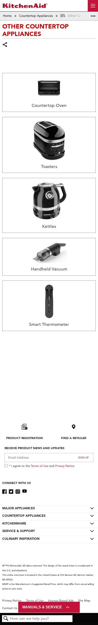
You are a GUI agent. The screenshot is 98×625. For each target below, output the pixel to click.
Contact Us (9, 608)
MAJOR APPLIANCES (18, 508)
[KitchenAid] (25, 5)
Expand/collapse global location (93, 14)
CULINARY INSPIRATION (20, 539)
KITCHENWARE (14, 523)
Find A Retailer (73, 438)
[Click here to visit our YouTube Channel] (24, 491)
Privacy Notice (64, 466)
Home (8, 16)
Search (6, 618)
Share (5, 45)
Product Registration (24, 438)
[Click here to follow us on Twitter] (11, 491)
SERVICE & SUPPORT (18, 531)
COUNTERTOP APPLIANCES (24, 516)
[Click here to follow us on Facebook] (4, 491)
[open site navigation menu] (93, 5)
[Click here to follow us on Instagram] (17, 491)
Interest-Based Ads (61, 600)
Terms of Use (39, 466)
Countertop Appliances (36, 16)
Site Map (84, 600)
